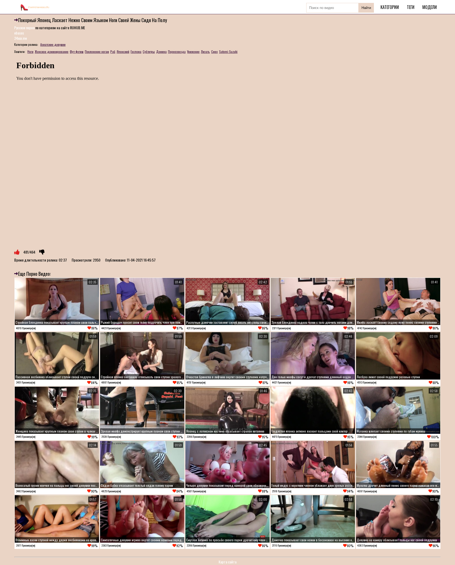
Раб (112, 51)
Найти (366, 8)
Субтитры (149, 51)
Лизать (205, 51)
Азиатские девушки (53, 44)
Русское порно (24, 27)
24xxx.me (20, 38)
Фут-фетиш (76, 51)
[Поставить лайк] (16, 252)
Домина (161, 51)
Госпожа (136, 51)
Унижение (193, 51)
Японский (123, 51)
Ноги (30, 51)
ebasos (19, 33)
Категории (389, 7)
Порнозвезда (177, 51)
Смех (214, 51)
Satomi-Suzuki (228, 51)
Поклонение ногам (97, 51)
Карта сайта (227, 561)
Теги (410, 7)
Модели (429, 7)
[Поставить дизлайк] (41, 252)
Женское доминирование (51, 51)
